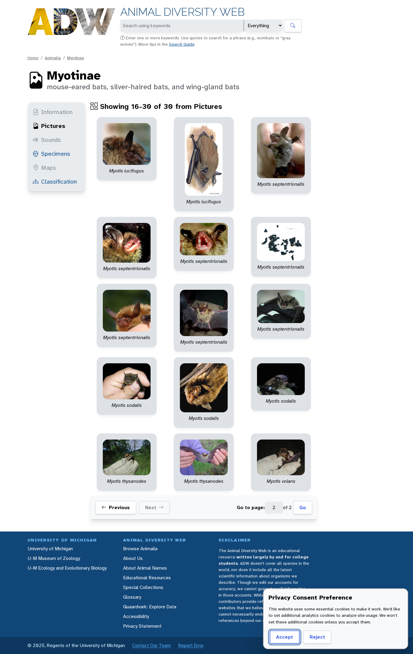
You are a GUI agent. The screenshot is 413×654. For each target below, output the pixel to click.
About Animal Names (145, 568)
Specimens (55, 154)
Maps (48, 168)
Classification (59, 181)
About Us (133, 558)
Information (57, 112)
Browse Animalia (140, 548)
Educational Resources (147, 577)
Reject (317, 637)
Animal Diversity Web (182, 12)
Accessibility (136, 616)
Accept (284, 637)
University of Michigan (50, 548)
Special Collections (143, 587)
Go (302, 507)
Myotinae (75, 57)
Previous (119, 507)
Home (33, 57)
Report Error (191, 645)
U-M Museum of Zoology (54, 558)
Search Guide (181, 44)
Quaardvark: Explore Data (149, 606)
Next (150, 507)
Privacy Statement (142, 626)
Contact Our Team (151, 645)
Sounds (51, 140)
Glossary (132, 597)
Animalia (53, 57)
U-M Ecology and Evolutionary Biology (67, 568)
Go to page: (251, 507)
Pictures (53, 126)
